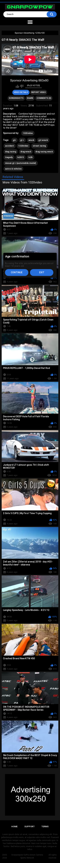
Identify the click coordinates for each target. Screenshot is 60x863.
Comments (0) (44, 98)
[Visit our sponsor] (30, 33)
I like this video (17, 86)
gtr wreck (43, 140)
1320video (28, 133)
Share (30, 98)
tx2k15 (20, 157)
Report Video (38, 92)
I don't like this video (22, 86)
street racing (39, 146)
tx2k (30, 157)
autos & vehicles (13, 169)
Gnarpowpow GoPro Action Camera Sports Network (27, 856)
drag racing (10, 152)
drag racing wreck (44, 152)
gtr (14, 140)
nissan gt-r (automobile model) (20, 163)
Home (14, 826)
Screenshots (16, 98)
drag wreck (25, 152)
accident (9, 146)
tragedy (9, 157)
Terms (45, 826)
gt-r (22, 140)
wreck (31, 140)
